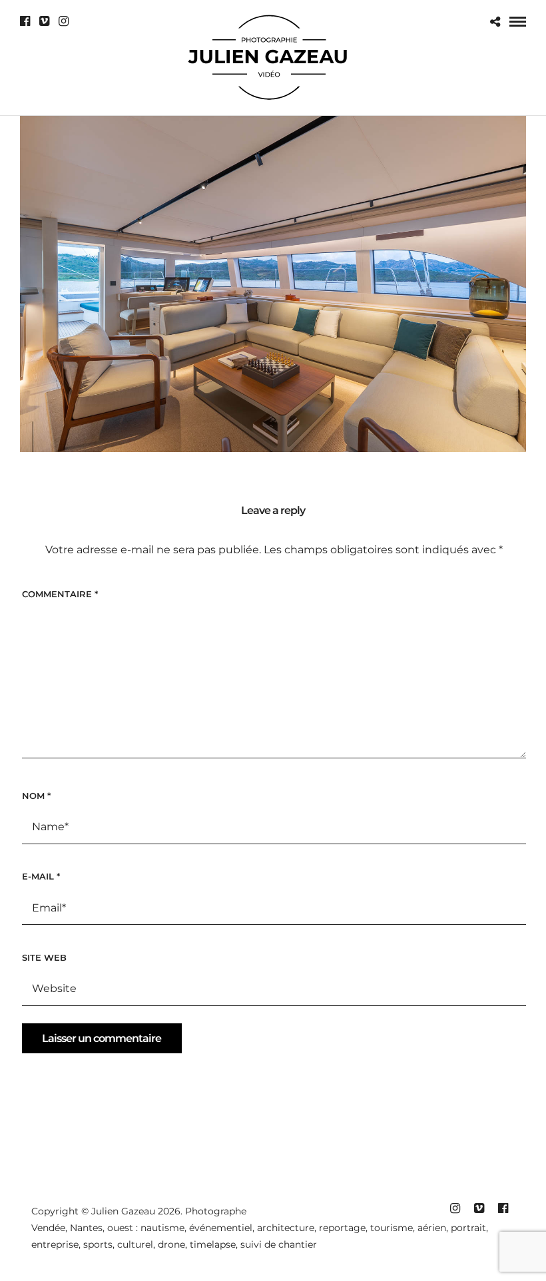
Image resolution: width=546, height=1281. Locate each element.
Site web (44, 957)
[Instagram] (64, 21)
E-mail (41, 876)
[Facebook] (25, 21)
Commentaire (60, 594)
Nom (36, 795)
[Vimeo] (44, 21)
